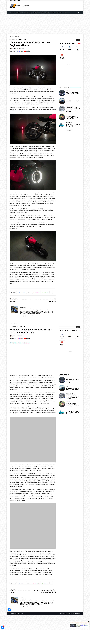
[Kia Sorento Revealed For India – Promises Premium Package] (62, 93)
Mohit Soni (15, 48)
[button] (78, 12)
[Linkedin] (25, 315)
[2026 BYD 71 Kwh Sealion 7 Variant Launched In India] (62, 101)
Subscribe (62, 54)
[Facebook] (20, 315)
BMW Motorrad (22, 39)
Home (11, 36)
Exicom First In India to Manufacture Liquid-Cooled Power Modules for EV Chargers (73, 109)
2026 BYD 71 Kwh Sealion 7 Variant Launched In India (72, 101)
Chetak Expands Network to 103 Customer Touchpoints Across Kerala (73, 125)
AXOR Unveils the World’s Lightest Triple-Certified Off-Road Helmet (72, 117)
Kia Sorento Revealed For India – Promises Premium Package (72, 93)
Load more (69, 130)
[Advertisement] (56, 6)
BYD (67, 99)
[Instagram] (23, 315)
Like (62, 46)
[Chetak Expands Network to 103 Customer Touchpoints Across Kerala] (62, 125)
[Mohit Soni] (11, 48)
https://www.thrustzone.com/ (25, 308)
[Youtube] (32, 315)
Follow (69, 46)
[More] (51, 292)
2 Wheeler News (16, 36)
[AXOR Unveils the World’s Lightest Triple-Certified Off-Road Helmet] (62, 117)
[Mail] (27, 315)
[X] (30, 315)
